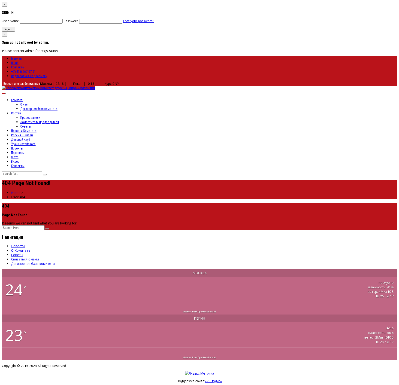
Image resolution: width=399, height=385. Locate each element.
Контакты (17, 67)
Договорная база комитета (38, 109)
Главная (16, 58)
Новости (18, 246)
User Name (10, 21)
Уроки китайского (23, 144)
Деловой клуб (20, 139)
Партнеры (17, 153)
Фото (14, 157)
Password (70, 21)
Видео (15, 161)
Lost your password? (138, 21)
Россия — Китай (22, 135)
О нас (14, 63)
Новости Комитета (23, 131)
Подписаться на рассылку (29, 76)
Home (15, 192)
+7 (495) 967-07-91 (23, 71)
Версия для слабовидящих (21, 84)
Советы (25, 126)
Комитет (17, 100)
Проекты (17, 148)
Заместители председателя (39, 122)
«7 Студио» (213, 381)
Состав (16, 113)
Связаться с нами (25, 259)
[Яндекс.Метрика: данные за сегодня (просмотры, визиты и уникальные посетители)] (199, 373)
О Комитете (20, 250)
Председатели (30, 117)
